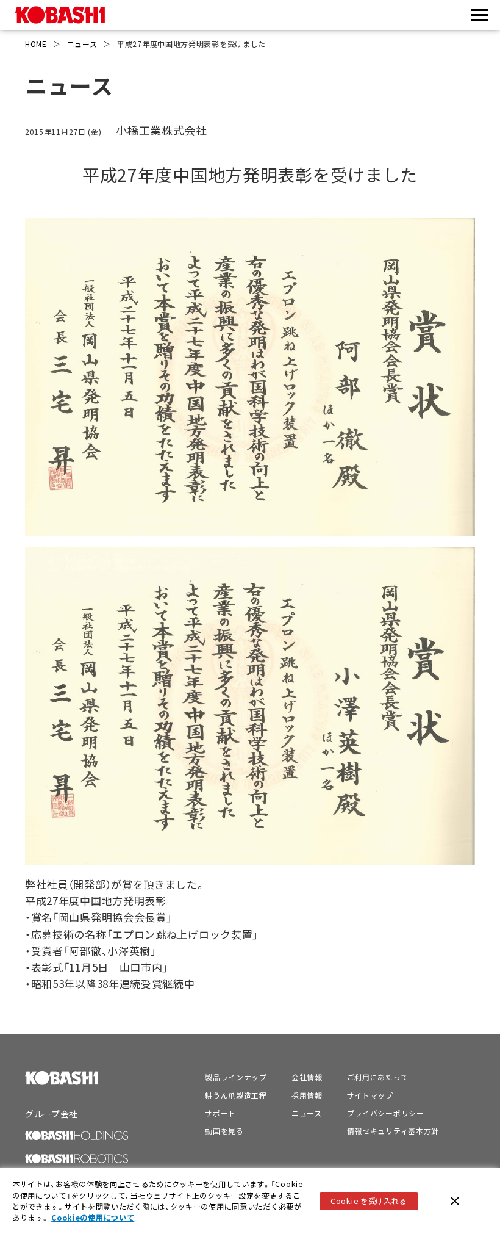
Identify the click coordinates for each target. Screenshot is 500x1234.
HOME (36, 43)
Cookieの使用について (92, 1217)
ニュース (82, 43)
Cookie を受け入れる (368, 1201)
